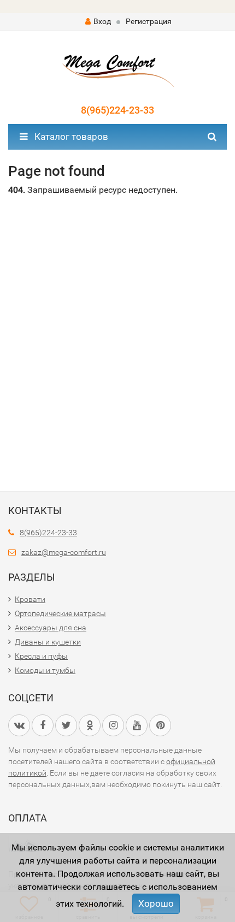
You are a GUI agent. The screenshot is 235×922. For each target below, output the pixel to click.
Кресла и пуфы (41, 656)
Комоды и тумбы (45, 670)
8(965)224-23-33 (117, 110)
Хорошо (156, 903)
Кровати (30, 599)
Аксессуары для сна (50, 627)
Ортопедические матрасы (60, 613)
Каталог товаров (70, 136)
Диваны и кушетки (48, 641)
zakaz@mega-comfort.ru (63, 552)
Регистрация (149, 21)
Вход (102, 21)
